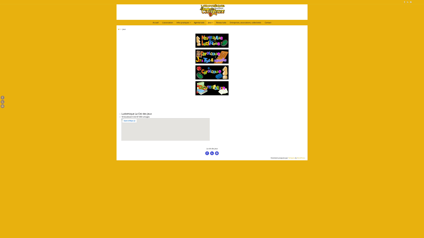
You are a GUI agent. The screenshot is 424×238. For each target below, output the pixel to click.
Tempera (291, 158)
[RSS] (407, 2)
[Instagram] (410, 2)
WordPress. (301, 158)
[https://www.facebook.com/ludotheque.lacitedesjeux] (404, 2)
